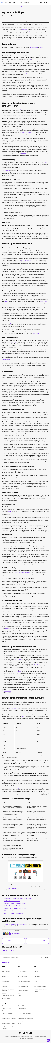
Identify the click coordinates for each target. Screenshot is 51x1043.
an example (9, 323)
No (13, 950)
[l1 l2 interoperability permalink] (1, 492)
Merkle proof (6, 359)
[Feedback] (48, 1040)
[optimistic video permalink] (1, 855)
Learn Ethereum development (40, 979)
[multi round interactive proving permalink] (1, 410)
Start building (37, 976)
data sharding (15, 788)
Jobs (31, 1036)
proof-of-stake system (27, 260)
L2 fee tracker (8, 691)
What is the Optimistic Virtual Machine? (14, 913)
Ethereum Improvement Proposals (25, 1018)
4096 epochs (37, 664)
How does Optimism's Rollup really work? (15, 908)
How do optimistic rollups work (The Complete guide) (18, 898)
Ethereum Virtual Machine (26, 132)
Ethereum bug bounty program (9, 1018)
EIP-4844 (18, 659)
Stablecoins (20, 979)
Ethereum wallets (5, 976)
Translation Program (6, 1015)
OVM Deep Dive (8, 910)
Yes (6, 950)
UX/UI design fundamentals (40, 986)
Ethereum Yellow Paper (21, 574)
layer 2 (42, 47)
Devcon (4, 1028)
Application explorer (22, 976)
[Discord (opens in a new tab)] (30, 1033)
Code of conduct (25, 1036)
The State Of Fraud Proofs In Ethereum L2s (15, 905)
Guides (19, 969)
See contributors (15, 933)
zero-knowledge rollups (25, 73)
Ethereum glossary (6, 998)
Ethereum (36, 26)
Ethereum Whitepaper (23, 1005)
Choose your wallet (22, 971)
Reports (20, 1023)
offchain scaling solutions (19, 109)
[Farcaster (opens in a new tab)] (24, 1033)
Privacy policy (36, 1036)
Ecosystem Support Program (9, 1026)
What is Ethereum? (6, 971)
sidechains (24, 29)
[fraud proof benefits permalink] (1, 466)
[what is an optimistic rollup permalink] (1, 52)
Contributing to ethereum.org (8, 1013)
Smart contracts (5, 981)
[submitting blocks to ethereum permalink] (1, 291)
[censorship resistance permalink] (1, 179)
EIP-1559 (18, 671)
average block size (14, 708)
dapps (19, 498)
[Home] (2, 2)
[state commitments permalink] (1, 338)
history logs (43, 301)
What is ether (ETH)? (6, 974)
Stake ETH (20, 993)
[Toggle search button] (41, 2)
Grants (35, 981)
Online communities (6, 1008)
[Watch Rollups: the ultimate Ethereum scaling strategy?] (25, 871)
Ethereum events (5, 1010)
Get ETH (20, 974)
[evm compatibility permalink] (1, 568)
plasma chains (33, 31)
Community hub (5, 1005)
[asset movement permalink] (1, 504)
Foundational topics (38, 984)
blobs (18, 38)
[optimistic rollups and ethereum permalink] (1, 104)
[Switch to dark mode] (43, 2)
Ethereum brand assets (15, 1036)
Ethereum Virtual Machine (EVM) (21, 572)
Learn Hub (4, 969)
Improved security (22, 1010)
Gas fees (4, 984)
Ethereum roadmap (22, 1008)
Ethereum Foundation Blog (8, 1023)
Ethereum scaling (33, 47)
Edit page (13, 16)
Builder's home (37, 969)
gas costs (7, 628)
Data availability (6, 170)
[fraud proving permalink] (1, 371)
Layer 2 (19, 995)
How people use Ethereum (8, 995)
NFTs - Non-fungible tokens (24, 981)
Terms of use (43, 1036)
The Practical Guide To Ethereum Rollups (15, 903)
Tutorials (36, 971)
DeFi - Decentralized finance (24, 984)
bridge (9, 511)
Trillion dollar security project (24, 1026)
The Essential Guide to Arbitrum (12, 901)
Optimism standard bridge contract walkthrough (16, 924)
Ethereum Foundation (6, 1021)
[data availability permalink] (1, 160)
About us (7, 1036)
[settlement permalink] (1, 222)
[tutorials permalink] (1, 919)
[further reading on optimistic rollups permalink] (1, 895)
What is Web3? (5, 979)
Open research (21, 1015)
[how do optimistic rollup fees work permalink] (1, 646)
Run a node (4, 986)
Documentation (37, 974)
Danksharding (35, 333)
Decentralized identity (23, 990)
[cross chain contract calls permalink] (1, 601)
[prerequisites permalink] (1, 44)
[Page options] (9, 16)
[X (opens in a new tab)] (27, 1033)
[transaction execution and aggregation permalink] (1, 248)
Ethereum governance (23, 1021)
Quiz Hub (4, 993)
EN (48, 2)
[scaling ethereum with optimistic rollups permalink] (1, 698)
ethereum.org (6, 962)
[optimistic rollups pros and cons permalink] (1, 799)
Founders (36, 991)
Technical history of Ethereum (24, 1013)
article (23, 716)
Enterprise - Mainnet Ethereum (41, 989)
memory (6, 301)
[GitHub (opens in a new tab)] (20, 1033)
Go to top (45, 957)
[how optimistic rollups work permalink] (1, 243)
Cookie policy (21, 1038)
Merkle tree (13, 342)
